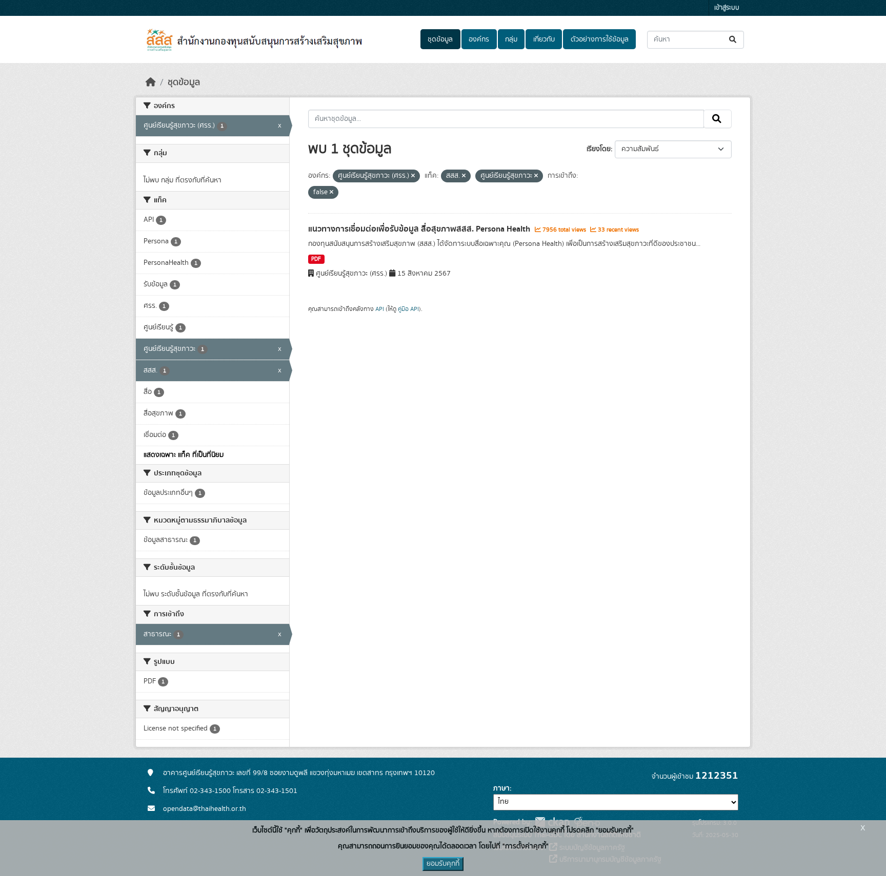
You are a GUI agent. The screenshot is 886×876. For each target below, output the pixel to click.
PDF (316, 259)
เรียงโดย (599, 149)
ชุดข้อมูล (440, 39)
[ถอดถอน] (413, 176)
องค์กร (479, 39)
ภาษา (501, 788)
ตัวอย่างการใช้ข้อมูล (600, 39)
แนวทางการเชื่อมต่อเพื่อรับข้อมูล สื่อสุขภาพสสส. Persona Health (420, 229)
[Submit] (733, 40)
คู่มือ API (408, 309)
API (379, 309)
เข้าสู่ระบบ (726, 8)
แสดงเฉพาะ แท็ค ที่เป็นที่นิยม (184, 455)
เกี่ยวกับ (544, 39)
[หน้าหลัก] (151, 82)
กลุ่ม (511, 39)
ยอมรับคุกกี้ (443, 864)
